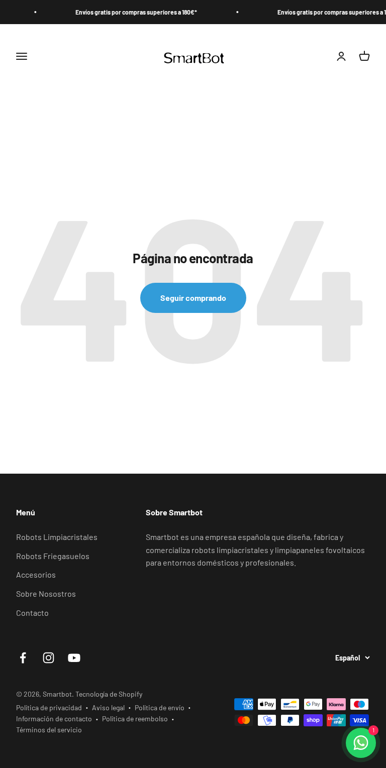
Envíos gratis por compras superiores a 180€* (127, 12)
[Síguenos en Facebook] (23, 658)
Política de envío (159, 707)
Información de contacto (54, 718)
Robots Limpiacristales (57, 536)
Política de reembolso (135, 718)
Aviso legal (108, 707)
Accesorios (36, 574)
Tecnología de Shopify (108, 694)
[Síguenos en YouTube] (74, 658)
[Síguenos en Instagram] (48, 658)
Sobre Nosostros (46, 593)
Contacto (32, 612)
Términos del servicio (49, 729)
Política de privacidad (49, 707)
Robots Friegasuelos (52, 556)
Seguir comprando (193, 297)
